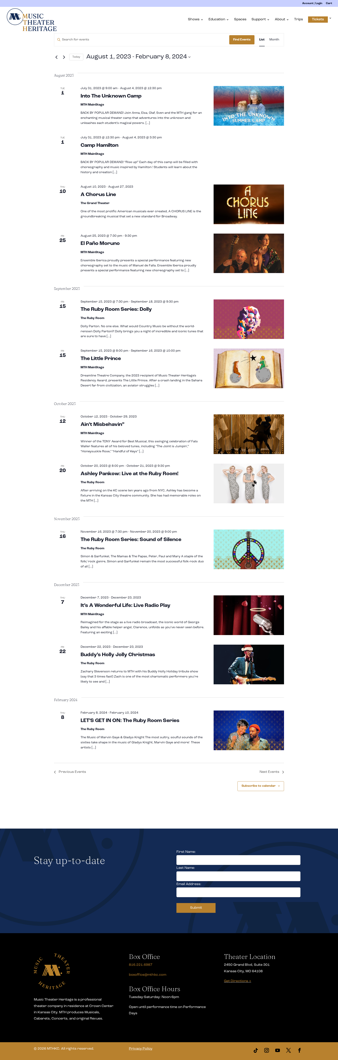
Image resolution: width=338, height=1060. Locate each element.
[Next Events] (64, 57)
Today (76, 57)
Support (259, 19)
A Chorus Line (98, 194)
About (280, 19)
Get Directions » (237, 981)
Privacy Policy (140, 1049)
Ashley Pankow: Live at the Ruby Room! (129, 474)
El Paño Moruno (100, 243)
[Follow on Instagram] (266, 1050)
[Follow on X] (288, 1050)
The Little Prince (101, 358)
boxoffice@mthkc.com (147, 975)
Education (217, 19)
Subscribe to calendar (259, 786)
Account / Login (312, 3)
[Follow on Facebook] (299, 1050)
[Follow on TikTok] (255, 1050)
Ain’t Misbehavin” (102, 424)
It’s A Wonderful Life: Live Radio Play (125, 605)
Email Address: (188, 884)
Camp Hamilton (99, 145)
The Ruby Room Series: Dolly (116, 309)
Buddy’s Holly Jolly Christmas (118, 655)
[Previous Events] (56, 57)
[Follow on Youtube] (277, 1050)
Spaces (240, 19)
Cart (329, 3)
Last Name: (185, 868)
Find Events (242, 39)
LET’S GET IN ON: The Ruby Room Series (130, 720)
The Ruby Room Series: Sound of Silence (131, 539)
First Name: (186, 852)
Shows (194, 19)
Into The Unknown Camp (111, 96)
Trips (298, 19)
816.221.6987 (140, 965)
